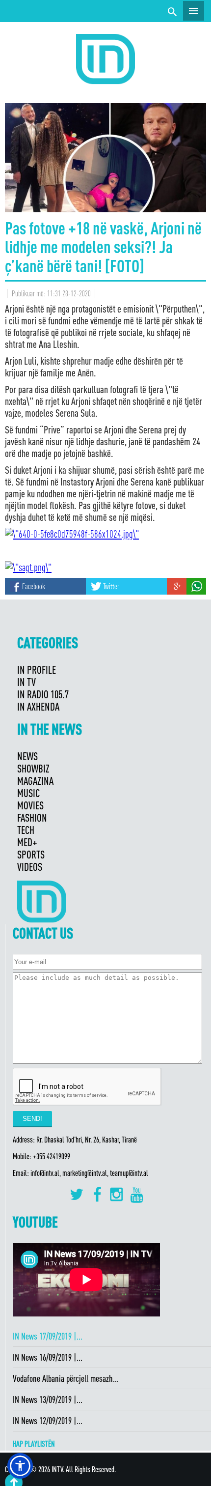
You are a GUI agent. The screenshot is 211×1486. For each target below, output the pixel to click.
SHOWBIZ (33, 768)
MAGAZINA (35, 780)
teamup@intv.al (129, 1173)
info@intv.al (44, 1173)
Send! (32, 1118)
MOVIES (30, 805)
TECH (25, 830)
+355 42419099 (51, 1156)
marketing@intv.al (84, 1173)
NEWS (27, 756)
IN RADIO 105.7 (43, 694)
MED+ (27, 842)
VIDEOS (29, 866)
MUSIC (28, 793)
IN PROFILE (36, 669)
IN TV (26, 682)
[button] (20, 1466)
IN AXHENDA (38, 706)
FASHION (32, 817)
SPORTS (31, 854)
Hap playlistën (34, 1443)
